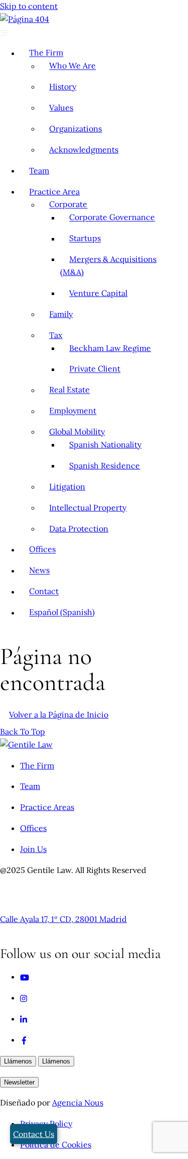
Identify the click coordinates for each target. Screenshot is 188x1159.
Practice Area (54, 191)
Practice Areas (47, 807)
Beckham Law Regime (110, 348)
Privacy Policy (46, 1123)
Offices (42, 549)
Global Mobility (77, 431)
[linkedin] (24, 1019)
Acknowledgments (83, 149)
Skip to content (29, 6)
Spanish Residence (104, 465)
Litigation (67, 487)
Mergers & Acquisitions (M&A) (108, 265)
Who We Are (72, 66)
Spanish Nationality (105, 445)
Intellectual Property (87, 507)
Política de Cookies (55, 1145)
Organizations (75, 129)
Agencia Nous (77, 1103)
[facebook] (24, 1039)
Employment (72, 411)
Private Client (94, 369)
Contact (44, 591)
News (39, 571)
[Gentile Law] (26, 745)
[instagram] (24, 997)
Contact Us (33, 1134)
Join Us (33, 849)
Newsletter (19, 1082)
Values (61, 107)
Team (39, 171)
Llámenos (18, 1061)
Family (61, 314)
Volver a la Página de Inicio (58, 715)
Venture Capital (98, 293)
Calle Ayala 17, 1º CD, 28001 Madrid (63, 919)
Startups (85, 239)
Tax (55, 335)
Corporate (68, 205)
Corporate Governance (112, 217)
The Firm (46, 53)
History (62, 87)
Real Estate (69, 390)
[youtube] (24, 977)
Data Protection (78, 529)
